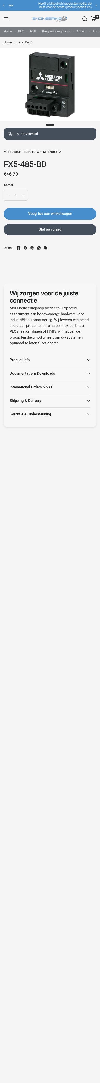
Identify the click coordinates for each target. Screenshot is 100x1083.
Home (8, 31)
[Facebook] (18, 248)
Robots (81, 31)
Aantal (8, 185)
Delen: (8, 247)
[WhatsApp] (39, 248)
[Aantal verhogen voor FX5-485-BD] (24, 195)
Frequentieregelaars (56, 31)
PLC (21, 31)
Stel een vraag (50, 229)
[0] (92, 19)
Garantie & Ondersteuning (30, 414)
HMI (33, 31)
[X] (25, 248)
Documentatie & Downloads (32, 373)
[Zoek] (85, 19)
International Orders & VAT (31, 387)
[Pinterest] (32, 248)
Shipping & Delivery (25, 400)
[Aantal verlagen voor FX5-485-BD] (8, 195)
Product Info (20, 360)
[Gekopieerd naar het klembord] (46, 248)
